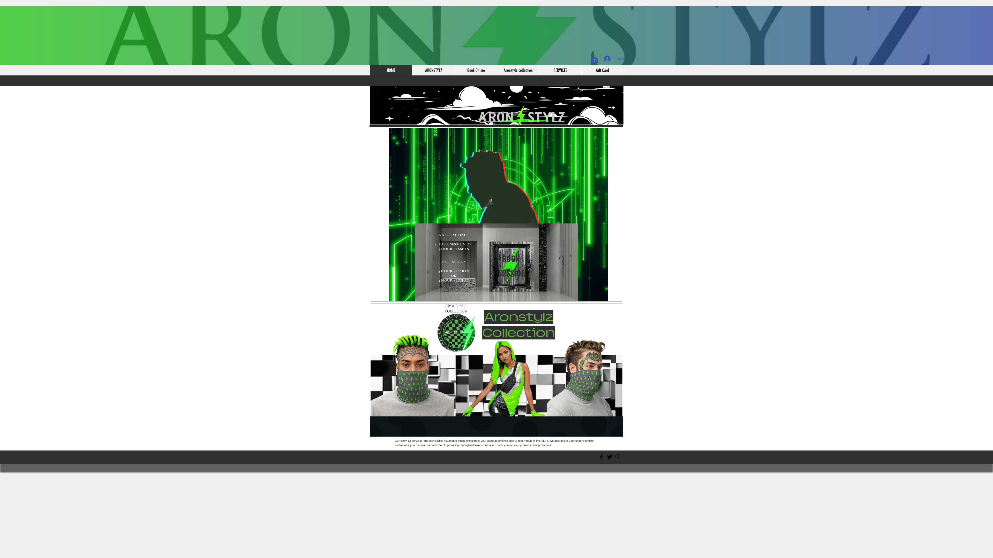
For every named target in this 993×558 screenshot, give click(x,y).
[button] (594, 59)
